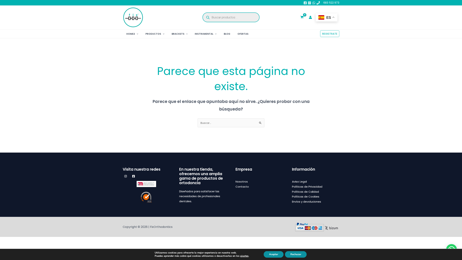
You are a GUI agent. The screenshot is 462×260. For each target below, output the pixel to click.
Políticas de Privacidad (307, 186)
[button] (136, 34)
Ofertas (243, 34)
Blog (227, 34)
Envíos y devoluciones (306, 201)
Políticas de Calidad (305, 192)
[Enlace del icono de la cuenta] (310, 17)
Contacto (242, 186)
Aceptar (273, 254)
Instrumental (204, 34)
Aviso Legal (299, 181)
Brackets (178, 34)
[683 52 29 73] (318, 3)
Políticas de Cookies (305, 196)
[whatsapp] (313, 3)
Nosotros (242, 181)
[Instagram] (309, 3)
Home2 (130, 34)
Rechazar (295, 254)
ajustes (244, 256)
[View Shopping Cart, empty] (302, 17)
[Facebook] (305, 3)
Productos (153, 34)
